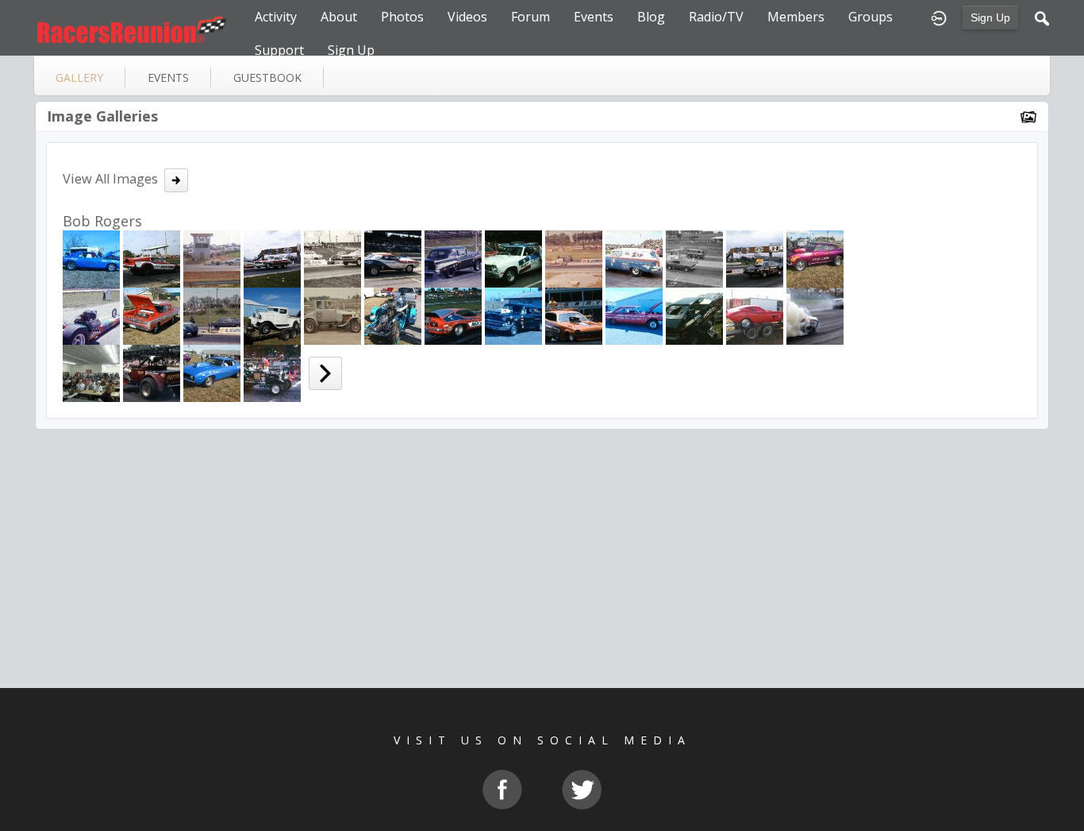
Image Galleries (102, 116)
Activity (276, 16)
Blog (651, 16)
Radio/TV (716, 16)
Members (796, 16)
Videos (467, 16)
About (339, 16)
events (168, 77)
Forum (530, 16)
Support (279, 50)
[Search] (1042, 16)
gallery (79, 77)
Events (593, 16)
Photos (402, 16)
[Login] (939, 16)
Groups (870, 16)
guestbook (267, 77)
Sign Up (990, 17)
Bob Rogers (102, 220)
